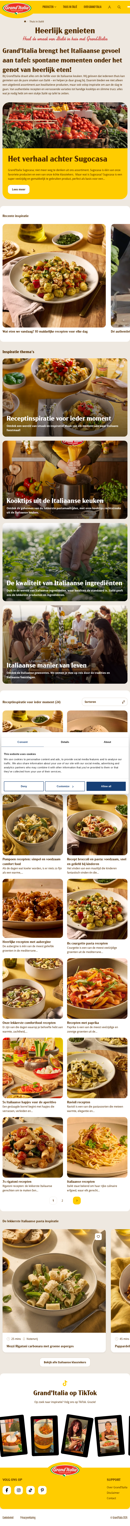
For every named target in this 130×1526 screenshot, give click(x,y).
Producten (47, 6)
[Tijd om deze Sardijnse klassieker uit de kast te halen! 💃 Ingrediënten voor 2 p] (109, 1436)
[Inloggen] (109, 7)
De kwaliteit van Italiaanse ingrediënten (64, 582)
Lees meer (18, 189)
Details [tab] (65, 741)
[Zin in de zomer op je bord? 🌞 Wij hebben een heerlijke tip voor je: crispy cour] (77, 1436)
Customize (63, 786)
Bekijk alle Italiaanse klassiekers (65, 1362)
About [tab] (107, 741)
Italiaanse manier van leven (47, 664)
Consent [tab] (22, 741)
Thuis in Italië (70, 6)
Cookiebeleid (8, 1517)
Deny (24, 786)
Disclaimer (113, 1492)
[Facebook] (7, 1490)
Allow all (106, 786)
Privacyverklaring (28, 1517)
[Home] (25, 21)
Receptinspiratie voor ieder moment (59, 417)
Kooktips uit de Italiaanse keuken (55, 500)
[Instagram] (18, 1490)
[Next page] (77, 1200)
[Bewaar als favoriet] (98, 1236)
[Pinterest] (42, 1490)
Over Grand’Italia (92, 6)
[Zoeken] (119, 6)
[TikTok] (30, 1490)
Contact (111, 1498)
